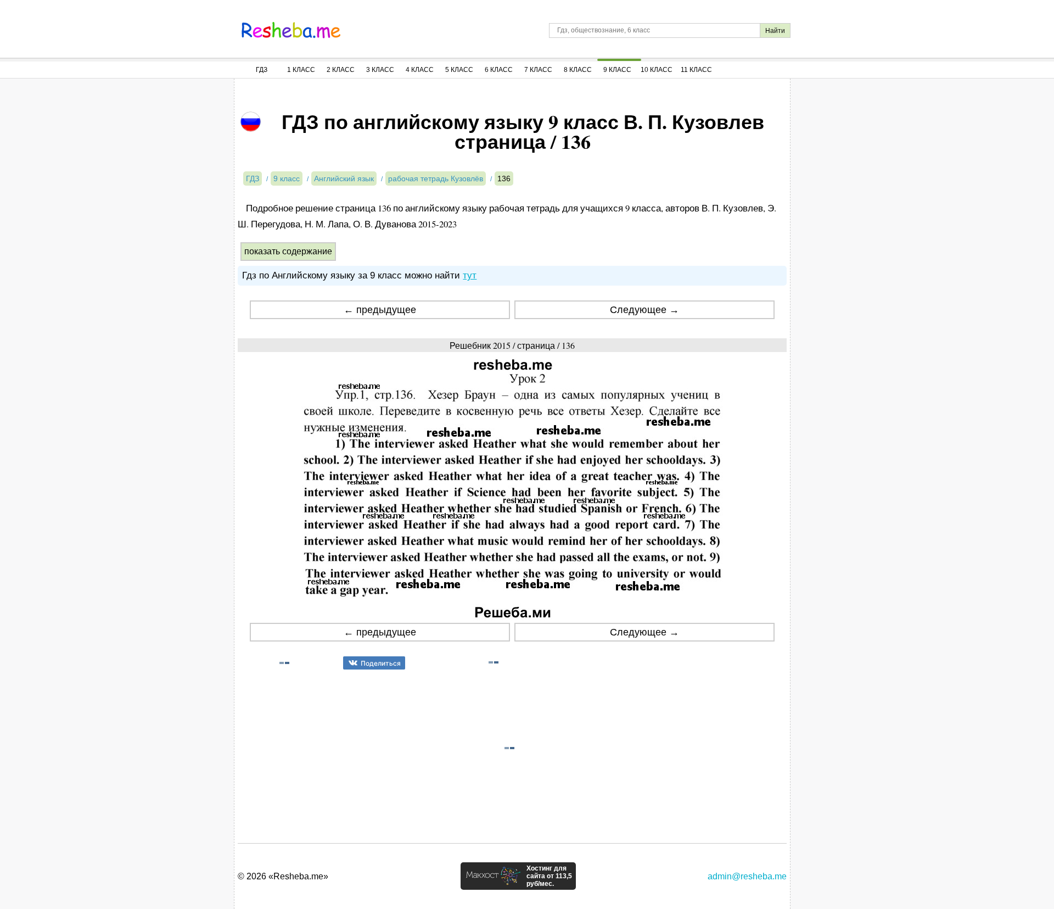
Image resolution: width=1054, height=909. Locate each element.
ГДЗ (261, 70)
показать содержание (288, 251)
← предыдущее (380, 309)
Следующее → (644, 309)
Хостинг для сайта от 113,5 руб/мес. (549, 876)
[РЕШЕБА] (291, 30)
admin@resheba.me (747, 876)
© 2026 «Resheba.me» (283, 876)
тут (469, 275)
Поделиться (381, 663)
